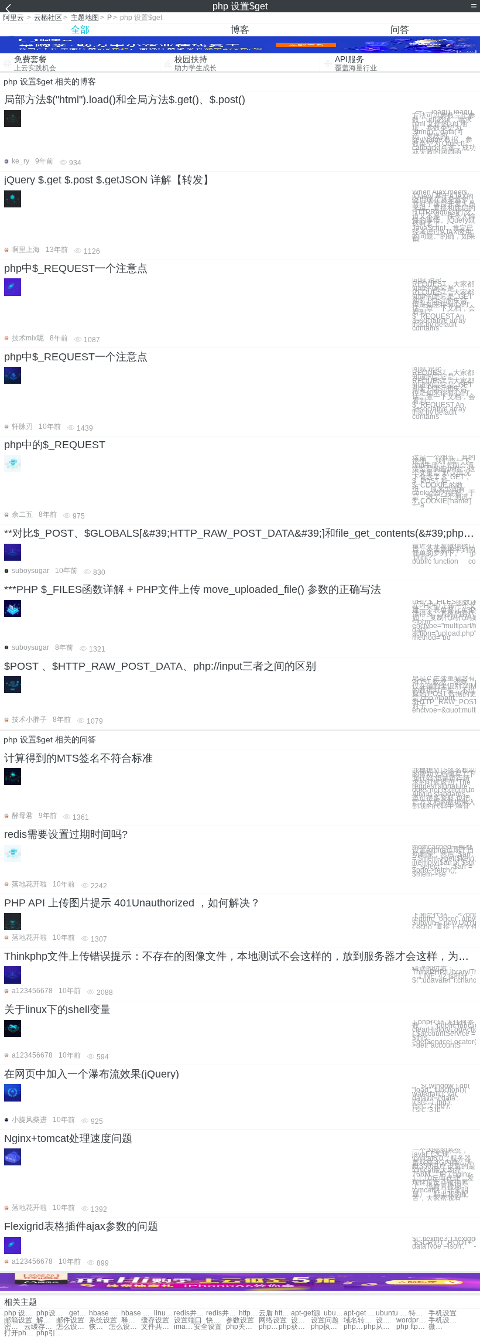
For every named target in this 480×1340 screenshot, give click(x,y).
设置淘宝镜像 (386, 1320)
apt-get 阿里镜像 (360, 1313)
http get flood (249, 1313)
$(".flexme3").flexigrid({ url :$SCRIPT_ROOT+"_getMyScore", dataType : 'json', (444, 1243)
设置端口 (188, 1320)
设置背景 (301, 1320)
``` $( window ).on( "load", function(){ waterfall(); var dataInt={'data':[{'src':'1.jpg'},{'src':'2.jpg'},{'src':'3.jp (441, 1098)
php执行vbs (327, 1327)
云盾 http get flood (275, 1313)
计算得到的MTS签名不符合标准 (78, 758)
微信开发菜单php (438, 1327)
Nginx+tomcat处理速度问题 (68, 1138)
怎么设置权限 (72, 1327)
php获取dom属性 (295, 1327)
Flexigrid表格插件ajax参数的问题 (81, 1226)
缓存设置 (155, 1320)
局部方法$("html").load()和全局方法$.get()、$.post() (124, 99)
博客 (240, 30)
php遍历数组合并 (354, 1327)
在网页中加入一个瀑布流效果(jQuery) (91, 1074)
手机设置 (442, 1313)
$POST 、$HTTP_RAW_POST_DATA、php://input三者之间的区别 (160, 666)
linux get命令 (164, 1313)
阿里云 (13, 17)
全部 (80, 30)
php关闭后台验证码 (242, 1327)
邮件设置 (70, 1320)
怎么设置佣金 (125, 1327)
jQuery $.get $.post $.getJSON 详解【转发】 (109, 180)
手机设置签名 (444, 1320)
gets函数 (79, 1313)
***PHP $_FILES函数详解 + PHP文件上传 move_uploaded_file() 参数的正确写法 (192, 589)
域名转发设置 (360, 1320)
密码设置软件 (14, 1327)
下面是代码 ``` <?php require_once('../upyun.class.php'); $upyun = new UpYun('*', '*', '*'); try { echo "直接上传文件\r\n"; (444, 921)
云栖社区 (48, 17)
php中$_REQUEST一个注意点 (76, 268)
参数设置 (240, 1320)
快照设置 (216, 1320)
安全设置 (208, 1327)
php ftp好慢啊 (412, 1327)
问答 (399, 30)
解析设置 (46, 1320)
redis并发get (190, 1313)
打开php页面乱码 (20, 1333)
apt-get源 (305, 1313)
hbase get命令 (137, 1313)
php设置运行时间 (52, 1313)
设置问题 (325, 1320)
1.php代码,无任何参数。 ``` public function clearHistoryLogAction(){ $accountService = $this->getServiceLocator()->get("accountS (444, 1034)
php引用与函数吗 (52, 1333)
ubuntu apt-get (334, 1313)
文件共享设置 (157, 1327)
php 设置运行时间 (20, 1313)
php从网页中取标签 (380, 1327)
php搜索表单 (269, 1327)
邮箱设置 (18, 1320)
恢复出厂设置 (99, 1327)
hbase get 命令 (105, 1313)
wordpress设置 (412, 1320)
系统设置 (103, 1320)
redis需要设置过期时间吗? (66, 834)
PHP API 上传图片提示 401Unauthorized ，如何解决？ (132, 903)
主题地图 (85, 17)
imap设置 (184, 1327)
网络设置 (273, 1320)
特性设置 (418, 1313)
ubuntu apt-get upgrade (392, 1313)
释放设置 (131, 1320)
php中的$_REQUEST (54, 445)
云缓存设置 (40, 1327)
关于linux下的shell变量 (57, 1009)
